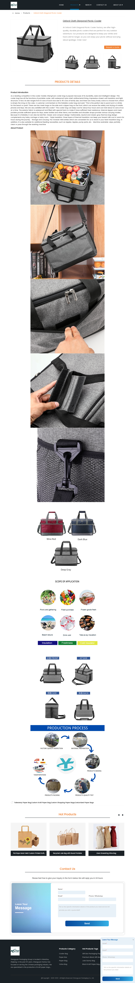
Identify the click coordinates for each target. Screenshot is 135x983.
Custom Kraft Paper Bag (41, 802)
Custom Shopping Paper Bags (63, 802)
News (87, 5)
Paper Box (63, 957)
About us (117, 5)
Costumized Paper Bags (84, 802)
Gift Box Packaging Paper (92, 953)
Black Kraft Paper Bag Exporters (91, 964)
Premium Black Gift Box (91, 957)
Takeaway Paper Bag (22, 802)
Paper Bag (63, 961)
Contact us (101, 5)
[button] (118, 815)
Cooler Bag (63, 953)
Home (61, 5)
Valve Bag (63, 964)
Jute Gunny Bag (88, 961)
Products (74, 5)
